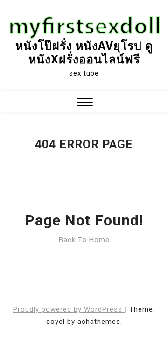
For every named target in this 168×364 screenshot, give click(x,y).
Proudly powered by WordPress (69, 309)
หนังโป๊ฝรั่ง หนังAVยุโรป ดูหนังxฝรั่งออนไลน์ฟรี (84, 52)
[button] (85, 103)
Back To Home (84, 240)
